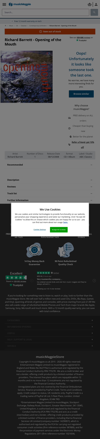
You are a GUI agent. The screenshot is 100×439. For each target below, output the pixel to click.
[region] (50, 219)
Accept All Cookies (58, 230)
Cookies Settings (40, 230)
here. (65, 222)
